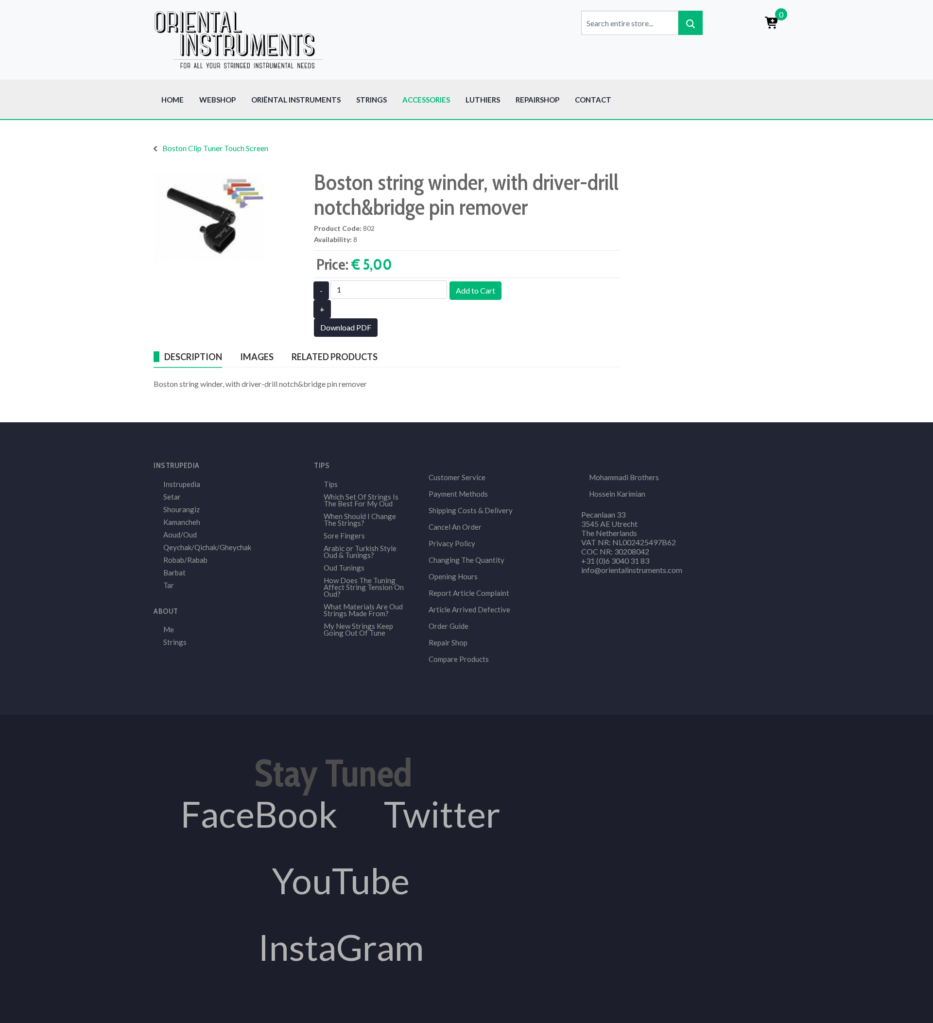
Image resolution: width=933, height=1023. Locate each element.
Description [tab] (193, 356)
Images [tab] (257, 356)
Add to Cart (475, 290)
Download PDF (345, 327)
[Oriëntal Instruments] (239, 38)
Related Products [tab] (335, 356)
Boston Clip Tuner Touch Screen (215, 148)
